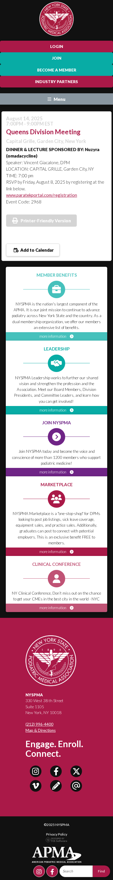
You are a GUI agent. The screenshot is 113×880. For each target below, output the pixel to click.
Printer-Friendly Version (46, 220)
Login (56, 46)
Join (56, 58)
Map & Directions (40, 730)
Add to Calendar (36, 250)
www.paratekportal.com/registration (41, 195)
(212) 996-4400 (39, 724)
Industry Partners (56, 81)
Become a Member (56, 70)
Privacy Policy (56, 834)
